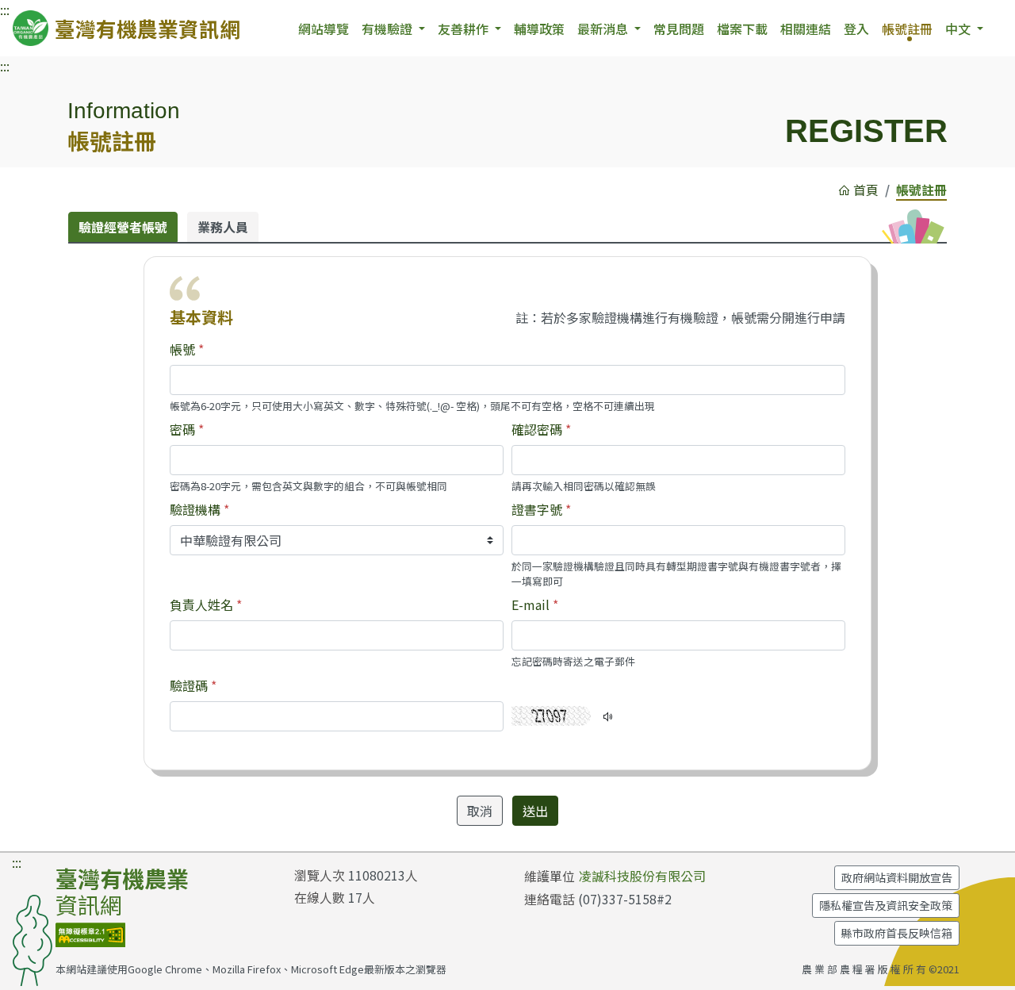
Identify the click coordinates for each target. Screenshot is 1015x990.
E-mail (530, 604)
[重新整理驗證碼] (551, 707)
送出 (535, 810)
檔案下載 (742, 28)
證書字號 (536, 509)
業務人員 (222, 226)
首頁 (866, 189)
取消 (479, 810)
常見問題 (678, 28)
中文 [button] (959, 28)
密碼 (182, 429)
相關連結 (805, 28)
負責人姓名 (201, 604)
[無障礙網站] (90, 931)
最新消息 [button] (604, 28)
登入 (856, 28)
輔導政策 (539, 28)
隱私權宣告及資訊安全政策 (885, 905)
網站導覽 (323, 28)
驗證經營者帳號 (123, 226)
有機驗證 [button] (389, 28)
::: (5, 65)
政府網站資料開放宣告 (896, 877)
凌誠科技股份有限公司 (642, 875)
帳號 (182, 349)
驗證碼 (189, 685)
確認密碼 (536, 429)
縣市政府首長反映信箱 (896, 933)
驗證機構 (195, 509)
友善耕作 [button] (465, 28)
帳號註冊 (907, 28)
